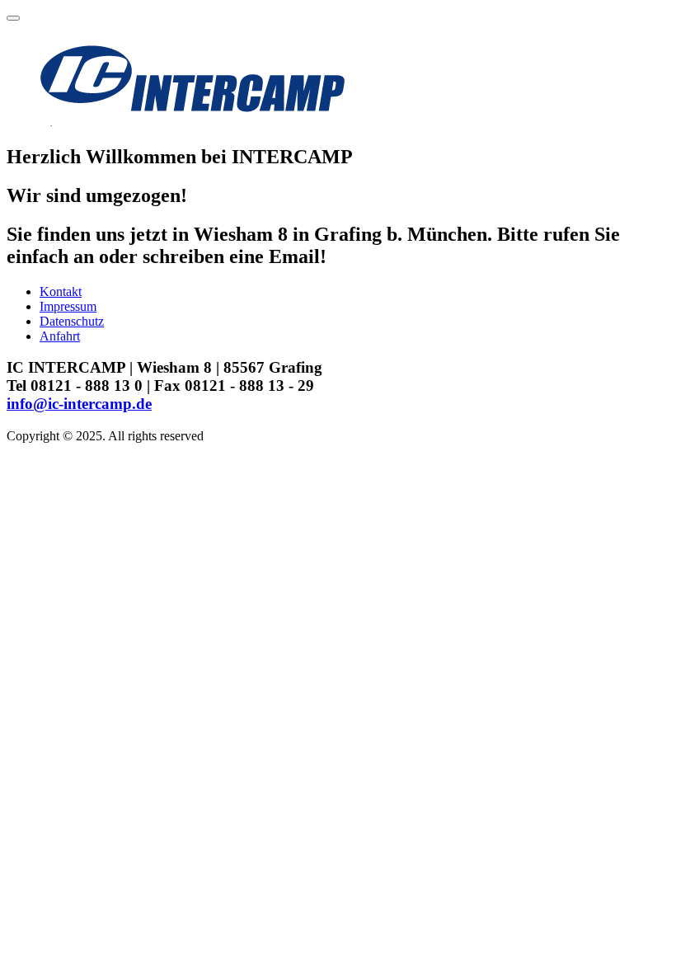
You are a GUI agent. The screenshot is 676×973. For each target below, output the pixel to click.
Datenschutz (72, 321)
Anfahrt (60, 336)
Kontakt (61, 291)
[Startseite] (190, 122)
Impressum (68, 306)
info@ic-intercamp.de (79, 403)
